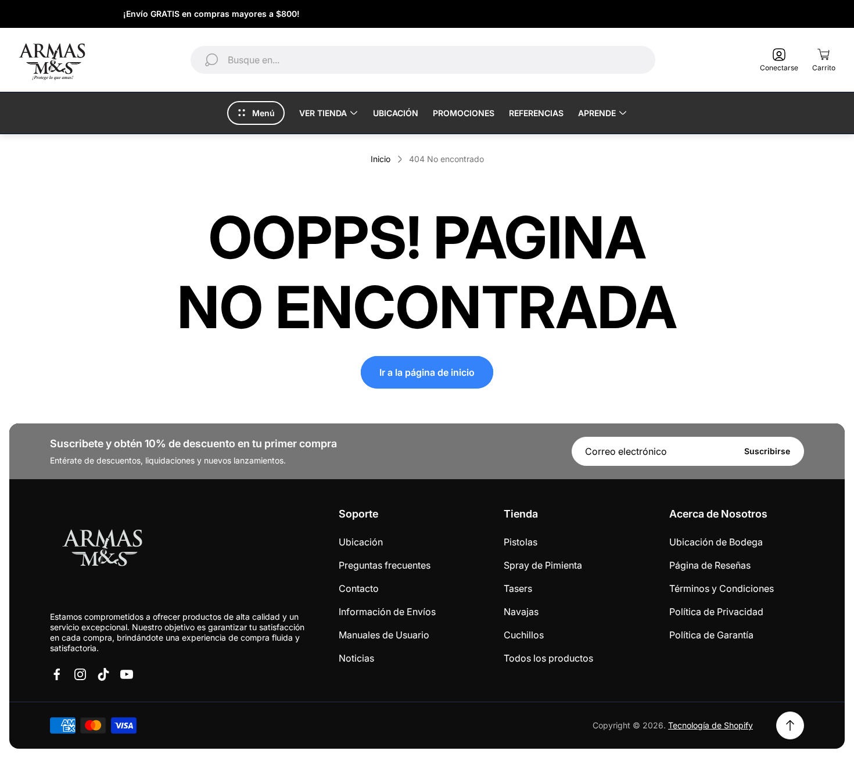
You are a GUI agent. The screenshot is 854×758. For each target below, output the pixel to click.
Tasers (518, 588)
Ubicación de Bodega (716, 542)
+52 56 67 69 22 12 (779, 14)
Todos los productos (548, 658)
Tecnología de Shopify (710, 725)
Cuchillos (524, 635)
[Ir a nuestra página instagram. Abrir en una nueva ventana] (80, 674)
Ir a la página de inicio (427, 372)
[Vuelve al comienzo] (790, 725)
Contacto (359, 588)
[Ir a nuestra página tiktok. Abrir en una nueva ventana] (103, 674)
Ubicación (361, 542)
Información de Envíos (387, 611)
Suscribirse (767, 451)
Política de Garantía (711, 635)
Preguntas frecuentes (384, 565)
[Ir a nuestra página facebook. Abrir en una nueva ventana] (57, 674)
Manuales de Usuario (384, 635)
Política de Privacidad (716, 611)
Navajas (521, 611)
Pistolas (520, 542)
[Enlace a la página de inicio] (102, 550)
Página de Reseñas (710, 565)
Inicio (380, 159)
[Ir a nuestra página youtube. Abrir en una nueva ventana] (127, 674)
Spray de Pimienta (543, 565)
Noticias (356, 658)
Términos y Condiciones (721, 588)
